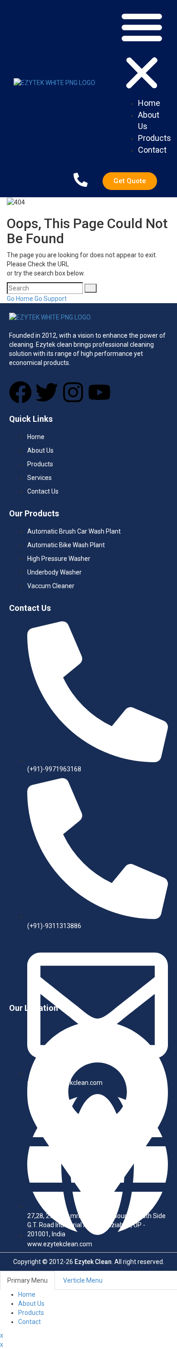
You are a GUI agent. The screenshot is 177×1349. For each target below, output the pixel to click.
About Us (31, 1303)
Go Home (20, 298)
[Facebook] (20, 392)
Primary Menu (27, 1280)
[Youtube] (99, 392)
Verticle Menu (83, 1280)
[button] (142, 51)
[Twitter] (46, 392)
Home (26, 1294)
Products (31, 1312)
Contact (29, 1321)
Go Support (50, 298)
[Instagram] (73, 392)
